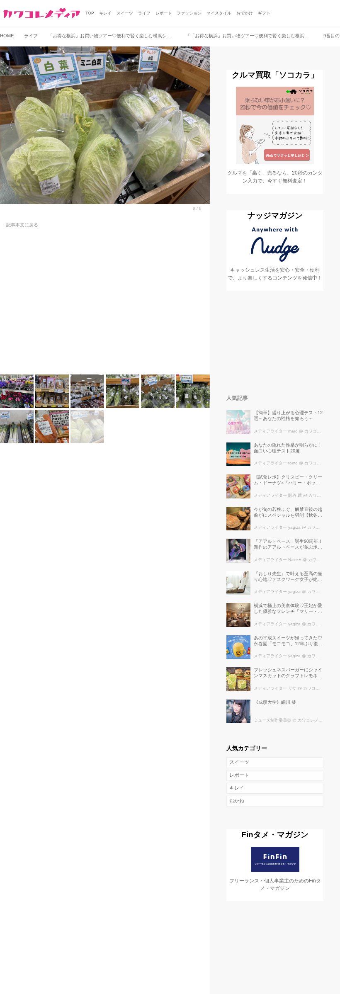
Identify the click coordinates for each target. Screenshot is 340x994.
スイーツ (239, 762)
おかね (236, 800)
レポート (239, 775)
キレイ (236, 787)
